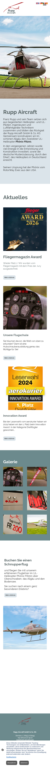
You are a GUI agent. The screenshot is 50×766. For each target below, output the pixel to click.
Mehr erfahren (9, 277)
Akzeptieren (11, 763)
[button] (37, 3)
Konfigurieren (11, 757)
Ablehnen (24, 763)
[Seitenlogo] (13, 8)
